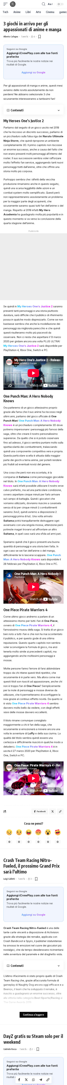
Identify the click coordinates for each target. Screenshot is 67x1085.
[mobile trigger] (6, 4)
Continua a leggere (33, 1014)
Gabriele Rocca (9, 1049)
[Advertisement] (33, 266)
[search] (43, 4)
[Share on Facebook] (19, 1079)
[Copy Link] (48, 1079)
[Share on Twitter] (26, 1079)
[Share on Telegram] (40, 1079)
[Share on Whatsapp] (33, 1079)
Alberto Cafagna (10, 36)
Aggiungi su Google (33, 72)
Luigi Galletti (9, 879)
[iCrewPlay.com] (12, 4)
